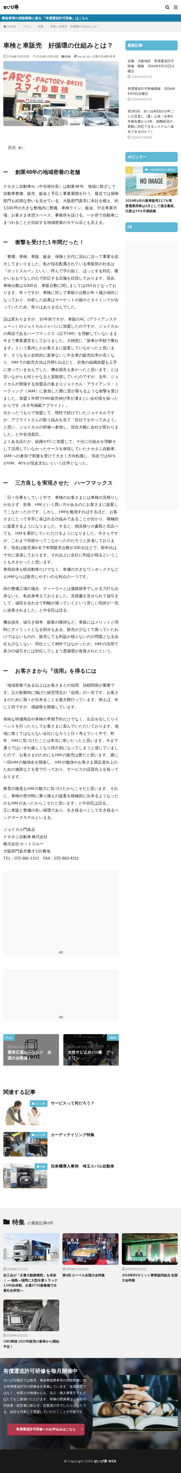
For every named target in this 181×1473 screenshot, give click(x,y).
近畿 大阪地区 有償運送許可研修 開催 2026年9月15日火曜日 (151, 66)
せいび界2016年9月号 (101, 56)
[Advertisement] (61, 910)
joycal (81, 56)
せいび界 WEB (105, 1461)
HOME (11, 26)
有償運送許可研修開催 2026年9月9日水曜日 (151, 91)
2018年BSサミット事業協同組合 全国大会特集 (150, 1277)
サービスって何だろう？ (72, 1103)
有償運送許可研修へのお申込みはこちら (46, 1429)
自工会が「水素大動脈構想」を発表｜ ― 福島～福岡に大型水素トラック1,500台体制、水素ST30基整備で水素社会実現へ (30, 1282)
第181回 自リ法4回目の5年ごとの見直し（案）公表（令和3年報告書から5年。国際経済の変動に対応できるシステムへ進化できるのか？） (151, 121)
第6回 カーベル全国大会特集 (83, 1275)
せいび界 (40, 1103)
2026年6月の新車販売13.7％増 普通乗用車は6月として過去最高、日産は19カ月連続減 (151, 205)
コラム (27, 26)
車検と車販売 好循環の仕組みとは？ (74, 26)
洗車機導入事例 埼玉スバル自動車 (82, 1166)
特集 (40, 26)
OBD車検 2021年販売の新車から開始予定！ (31, 1343)
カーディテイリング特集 (72, 1134)
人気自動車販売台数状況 (162, 169)
